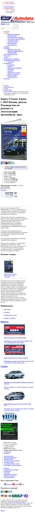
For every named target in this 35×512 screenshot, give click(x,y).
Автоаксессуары (9, 462)
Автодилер (10, 62)
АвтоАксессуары (12, 42)
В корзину (4, 190)
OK (23, 484)
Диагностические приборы (15, 37)
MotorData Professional (13, 49)
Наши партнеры (12, 75)
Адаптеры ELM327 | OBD (11, 463)
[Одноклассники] (4, 163)
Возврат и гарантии (13, 74)
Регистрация (12, 9)
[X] (6, 163)
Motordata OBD (8, 459)
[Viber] (9, 163)
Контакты (7, 453)
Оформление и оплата (13, 72)
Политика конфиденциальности (17, 501)
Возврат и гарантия (9, 475)
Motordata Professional (13, 34)
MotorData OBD (12, 36)
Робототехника (11, 43)
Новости (9, 66)
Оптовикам (10, 69)
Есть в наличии (5, 187)
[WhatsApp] (11, 163)
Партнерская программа (14, 68)
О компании (11, 65)
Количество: (4, 188)
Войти (7, 9)
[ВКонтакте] (2, 163)
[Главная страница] (6, 84)
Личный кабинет (9, 6)
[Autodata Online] (17, 20)
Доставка (10, 71)
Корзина (7, 11)
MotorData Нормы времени (15, 51)
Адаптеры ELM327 (13, 40)
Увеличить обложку (6, 161)
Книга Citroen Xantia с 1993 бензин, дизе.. (10, 274)
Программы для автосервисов (16, 39)
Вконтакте (10, 484)
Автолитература (12, 45)
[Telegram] (14, 163)
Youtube (17, 484)
